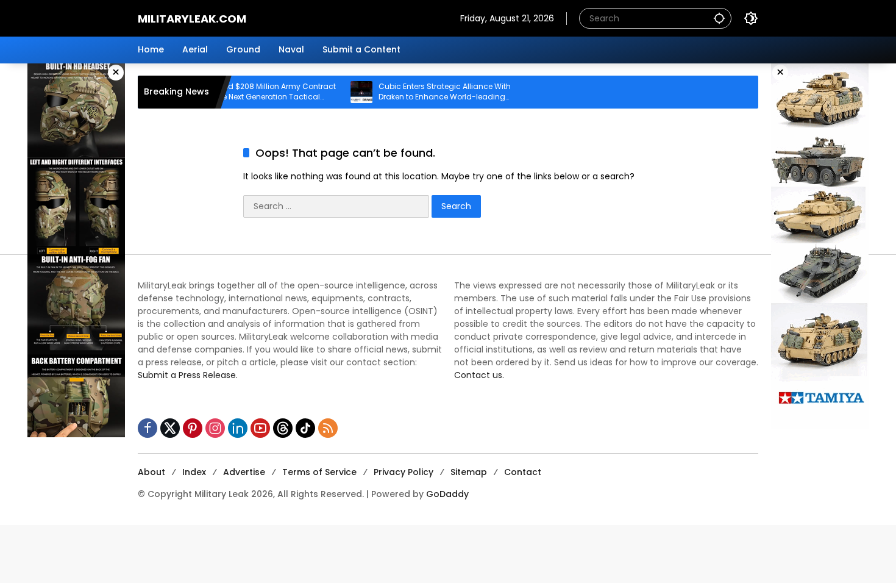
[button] (719, 18)
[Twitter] (170, 428)
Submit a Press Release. (188, 375)
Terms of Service (319, 472)
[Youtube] (260, 428)
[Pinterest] (192, 428)
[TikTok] (305, 428)
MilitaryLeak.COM (192, 18)
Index (194, 472)
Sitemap (468, 472)
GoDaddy (447, 494)
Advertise (244, 472)
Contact (522, 472)
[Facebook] (147, 428)
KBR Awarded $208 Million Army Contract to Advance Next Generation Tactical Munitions (243, 92)
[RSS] (328, 428)
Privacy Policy (403, 472)
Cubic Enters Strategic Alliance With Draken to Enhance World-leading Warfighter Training (428, 92)
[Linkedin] (237, 428)
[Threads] (283, 428)
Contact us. (479, 375)
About (151, 472)
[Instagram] (215, 428)
